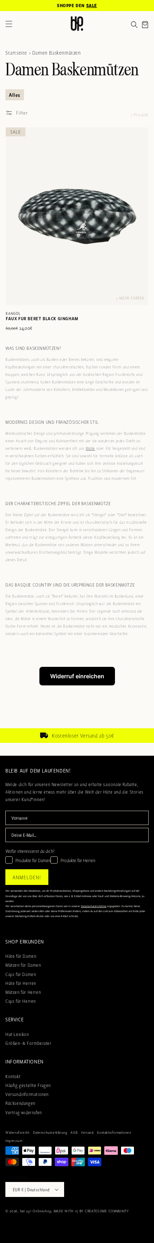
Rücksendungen (20, 1103)
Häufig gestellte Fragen (28, 1085)
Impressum (13, 1140)
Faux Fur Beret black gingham (42, 318)
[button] (134, 24)
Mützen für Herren (23, 992)
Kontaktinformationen (114, 1132)
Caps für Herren (20, 1001)
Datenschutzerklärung (50, 1132)
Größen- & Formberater (28, 1043)
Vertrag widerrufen (23, 1112)
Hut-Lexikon (17, 1034)
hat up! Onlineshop (36, 1210)
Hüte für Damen (20, 956)
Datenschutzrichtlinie (93, 906)
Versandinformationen (27, 1094)
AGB (74, 1132)
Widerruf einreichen (77, 676)
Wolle (90, 448)
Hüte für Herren (20, 983)
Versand (87, 1132)
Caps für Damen (20, 974)
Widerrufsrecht (17, 1132)
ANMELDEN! (27, 877)
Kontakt (12, 1076)
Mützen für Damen (23, 965)
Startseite (16, 52)
